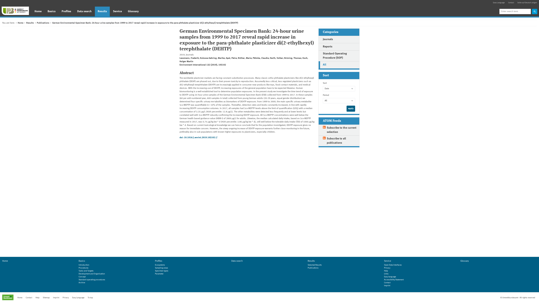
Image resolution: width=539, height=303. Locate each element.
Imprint (387, 286)
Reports (327, 46)
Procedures (83, 268)
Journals (328, 39)
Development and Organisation (92, 274)
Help (386, 271)
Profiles (66, 11)
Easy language (390, 277)
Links (386, 274)
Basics (52, 11)
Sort (325, 83)
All (324, 64)
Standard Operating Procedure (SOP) (335, 55)
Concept (82, 277)
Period (326, 95)
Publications (43, 23)
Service (117, 11)
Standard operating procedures (92, 280)
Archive (82, 283)
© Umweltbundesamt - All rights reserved (517, 298)
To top (90, 298)
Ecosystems (160, 265)
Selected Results (315, 265)
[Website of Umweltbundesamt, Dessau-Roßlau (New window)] (7, 297)
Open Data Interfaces (393, 265)
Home (38, 11)
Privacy (387, 268)
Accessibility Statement (394, 280)
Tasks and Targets (86, 271)
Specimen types (161, 271)
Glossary (133, 11)
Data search (84, 11)
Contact (511, 3)
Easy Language (499, 3)
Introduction (84, 265)
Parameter (159, 274)
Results (102, 11)
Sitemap (46, 298)
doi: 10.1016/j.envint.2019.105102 (197, 137)
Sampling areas (161, 268)
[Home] (15, 11)
